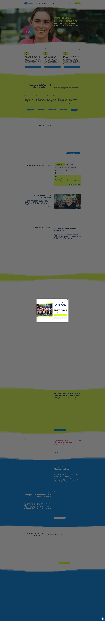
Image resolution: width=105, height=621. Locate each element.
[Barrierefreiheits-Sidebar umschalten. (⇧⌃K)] (103, 618)
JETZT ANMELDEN (60, 315)
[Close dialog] (67, 299)
